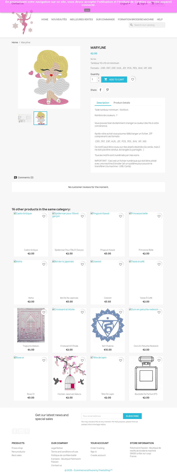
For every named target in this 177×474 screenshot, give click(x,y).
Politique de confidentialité (63, 455)
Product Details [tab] (122, 102)
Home (44, 19)
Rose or (31, 394)
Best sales (17, 455)
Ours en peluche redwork (146, 346)
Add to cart (114, 79)
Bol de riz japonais (69, 298)
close (87, 10)
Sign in (94, 451)
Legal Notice (57, 448)
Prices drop (17, 448)
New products (18, 451)
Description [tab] (103, 102)
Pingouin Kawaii (107, 250)
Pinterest (107, 90)
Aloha (31, 298)
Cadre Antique (31, 250)
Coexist (107, 298)
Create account (98, 455)
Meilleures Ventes (81, 19)
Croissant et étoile (69, 346)
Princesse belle (146, 250)
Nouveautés (59, 19)
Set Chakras (108, 346)
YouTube (21, 431)
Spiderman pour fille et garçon (69, 250)
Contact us (56, 465)
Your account (100, 443)
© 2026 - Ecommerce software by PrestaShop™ (88, 470)
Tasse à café (146, 298)
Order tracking (97, 448)
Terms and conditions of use (64, 451)
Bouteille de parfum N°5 (146, 394)
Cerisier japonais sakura (69, 394)
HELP (160, 19)
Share (100, 90)
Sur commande (105, 19)
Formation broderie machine (136, 19)
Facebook (15, 431)
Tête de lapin (107, 394)
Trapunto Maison (31, 346)
